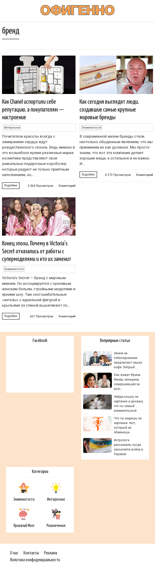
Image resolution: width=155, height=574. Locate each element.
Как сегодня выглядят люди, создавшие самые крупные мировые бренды (109, 109)
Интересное (12, 127)
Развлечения (56, 526)
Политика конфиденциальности (35, 560)
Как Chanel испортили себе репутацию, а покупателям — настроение (33, 109)
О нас (14, 553)
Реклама (50, 553)
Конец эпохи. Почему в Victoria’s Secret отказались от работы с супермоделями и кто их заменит (36, 251)
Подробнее (10, 185)
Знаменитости (91, 127)
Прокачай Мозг (24, 526)
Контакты (31, 553)
